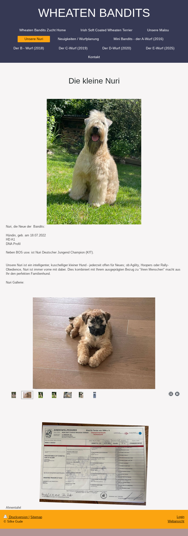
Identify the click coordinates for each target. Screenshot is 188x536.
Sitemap (36, 517)
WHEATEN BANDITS (94, 12)
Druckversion (18, 517)
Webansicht (176, 521)
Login (180, 517)
